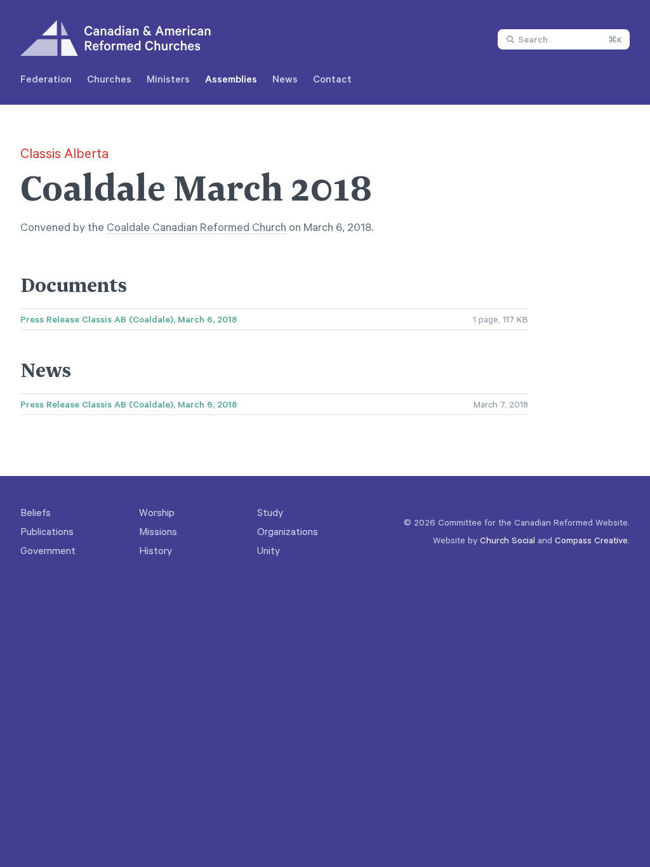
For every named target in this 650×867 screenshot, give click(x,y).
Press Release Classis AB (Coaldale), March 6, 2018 (128, 319)
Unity (268, 550)
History (155, 550)
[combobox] (564, 39)
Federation (46, 78)
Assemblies (231, 78)
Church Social (507, 539)
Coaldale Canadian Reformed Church (196, 227)
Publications (47, 531)
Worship (157, 512)
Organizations (287, 531)
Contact (332, 78)
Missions (158, 531)
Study (270, 512)
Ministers (168, 78)
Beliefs (35, 512)
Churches (109, 78)
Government (48, 550)
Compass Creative (591, 539)
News (285, 78)
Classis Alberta (64, 153)
